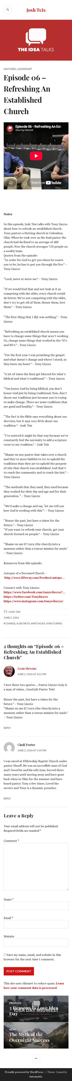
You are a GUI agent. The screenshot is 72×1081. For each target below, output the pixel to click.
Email (8, 918)
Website (9, 936)
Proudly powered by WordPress (24, 1072)
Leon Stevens (27, 668)
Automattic (35, 1076)
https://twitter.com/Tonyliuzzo (26, 597)
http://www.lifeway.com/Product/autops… (34, 578)
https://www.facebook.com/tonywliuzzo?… (34, 592)
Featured (10, 68)
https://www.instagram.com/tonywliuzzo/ (33, 601)
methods (39, 623)
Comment (11, 841)
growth (24, 623)
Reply (7, 727)
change (10, 623)
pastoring (55, 623)
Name (8, 899)
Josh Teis (36, 10)
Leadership (24, 68)
